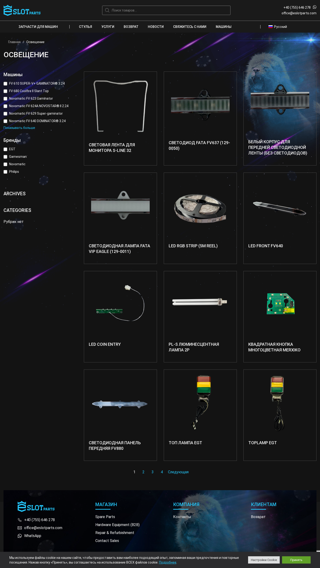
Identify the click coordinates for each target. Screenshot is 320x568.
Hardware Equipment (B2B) (117, 525)
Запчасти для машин (38, 27)
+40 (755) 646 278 (297, 7)
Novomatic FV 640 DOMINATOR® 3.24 (37, 121)
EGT (12, 149)
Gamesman (18, 156)
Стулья (85, 27)
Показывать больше (19, 128)
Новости (156, 27)
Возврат (131, 27)
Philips (14, 171)
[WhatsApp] (314, 7)
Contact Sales (107, 540)
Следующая (178, 472)
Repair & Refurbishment (114, 532)
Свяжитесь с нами (189, 27)
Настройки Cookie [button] (264, 560)
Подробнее (167, 562)
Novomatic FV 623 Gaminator (31, 98)
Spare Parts (105, 517)
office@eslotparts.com (299, 13)
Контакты (182, 517)
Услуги (107, 27)
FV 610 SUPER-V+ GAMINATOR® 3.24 (37, 83)
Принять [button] (296, 560)
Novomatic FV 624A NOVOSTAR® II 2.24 (38, 106)
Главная (14, 42)
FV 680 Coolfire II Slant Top (29, 91)
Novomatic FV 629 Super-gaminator (36, 113)
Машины (223, 27)
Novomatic (17, 164)
